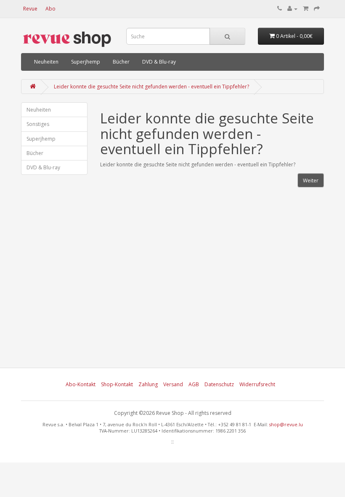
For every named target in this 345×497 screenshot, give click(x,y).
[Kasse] (317, 8)
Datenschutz (219, 384)
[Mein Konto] (292, 8)
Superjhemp (85, 61)
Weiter (310, 180)
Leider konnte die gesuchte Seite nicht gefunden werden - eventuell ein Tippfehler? (151, 86)
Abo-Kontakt (81, 384)
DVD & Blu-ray (159, 61)
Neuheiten (46, 61)
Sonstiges (38, 124)
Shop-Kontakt (117, 384)
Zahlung (148, 384)
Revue (30, 8)
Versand (173, 384)
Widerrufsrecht (257, 384)
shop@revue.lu (286, 424)
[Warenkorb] (305, 8)
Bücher (121, 61)
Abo (50, 8)
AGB (193, 384)
